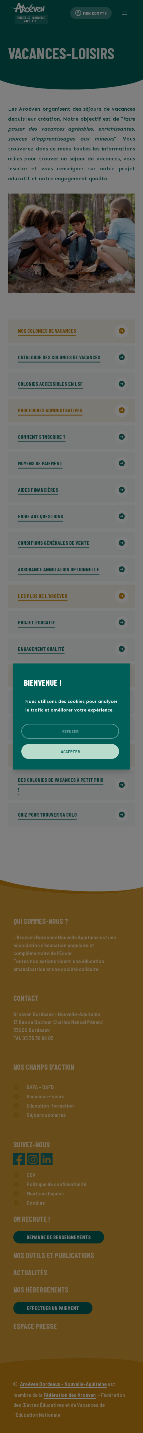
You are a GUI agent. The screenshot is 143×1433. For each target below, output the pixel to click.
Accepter (70, 751)
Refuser (70, 731)
